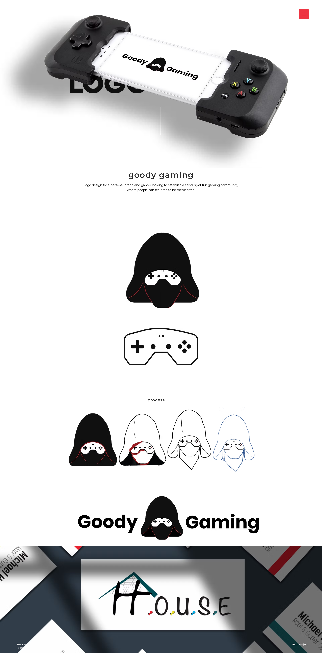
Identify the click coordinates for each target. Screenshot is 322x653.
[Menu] (304, 14)
